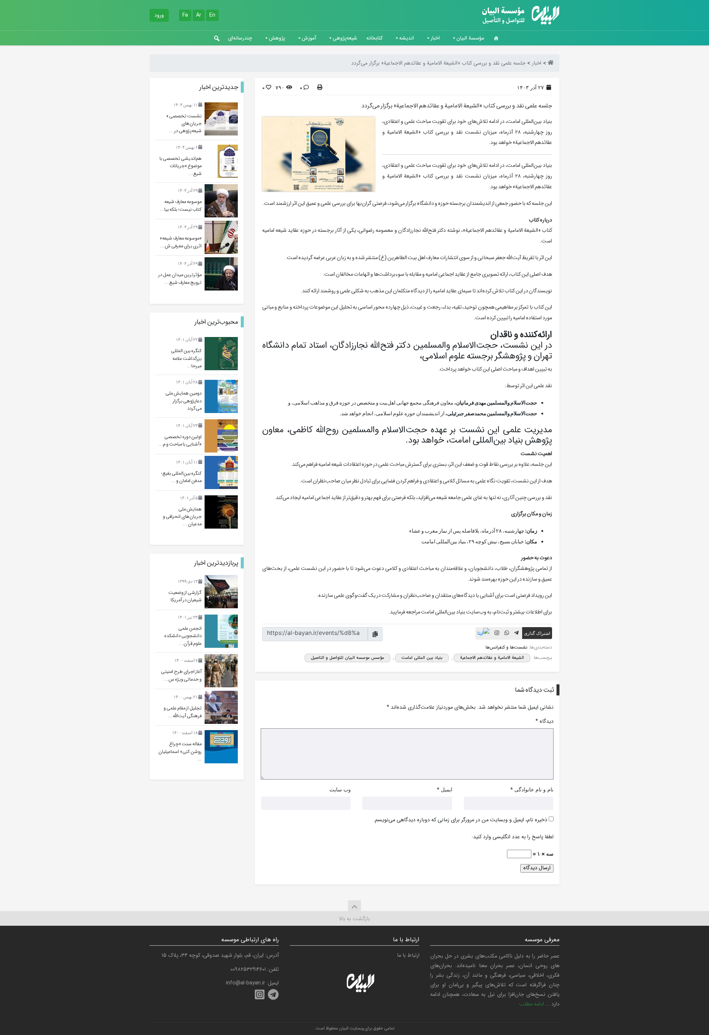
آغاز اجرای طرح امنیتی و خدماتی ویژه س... (181, 675)
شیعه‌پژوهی (345, 38)
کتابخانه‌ (374, 38)
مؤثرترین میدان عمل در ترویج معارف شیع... (180, 278)
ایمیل (446, 789)
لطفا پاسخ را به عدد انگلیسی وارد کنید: (513, 837)
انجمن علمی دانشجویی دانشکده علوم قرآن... (183, 636)
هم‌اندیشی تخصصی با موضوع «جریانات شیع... (181, 166)
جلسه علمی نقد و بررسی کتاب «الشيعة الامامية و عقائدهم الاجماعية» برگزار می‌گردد (457, 105)
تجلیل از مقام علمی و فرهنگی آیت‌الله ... (183, 712)
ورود (159, 15)
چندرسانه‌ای (240, 38)
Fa (185, 15)
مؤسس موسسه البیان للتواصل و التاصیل (347, 657)
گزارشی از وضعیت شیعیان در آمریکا (185, 596)
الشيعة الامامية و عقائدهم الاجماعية (492, 657)
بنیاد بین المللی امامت (421, 657)
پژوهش (277, 38)
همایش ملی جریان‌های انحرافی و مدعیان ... (182, 517)
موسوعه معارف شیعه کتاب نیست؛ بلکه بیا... (181, 205)
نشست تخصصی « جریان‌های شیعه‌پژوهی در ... (184, 124)
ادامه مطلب (531, 1004)
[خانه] (496, 38)
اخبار (435, 38)
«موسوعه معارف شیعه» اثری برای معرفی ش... (181, 242)
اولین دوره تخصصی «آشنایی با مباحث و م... (180, 440)
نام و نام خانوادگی (534, 789)
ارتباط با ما (408, 955)
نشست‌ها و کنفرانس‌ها (506, 647)
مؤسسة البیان (470, 38)
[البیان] (551, 63)
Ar (198, 15)
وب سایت (340, 789)
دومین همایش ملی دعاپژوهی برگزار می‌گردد (183, 401)
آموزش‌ (309, 38)
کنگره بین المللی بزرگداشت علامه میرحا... (186, 358)
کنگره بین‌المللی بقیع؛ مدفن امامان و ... (181, 477)
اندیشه (406, 38)
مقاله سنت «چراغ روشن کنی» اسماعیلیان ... (180, 751)
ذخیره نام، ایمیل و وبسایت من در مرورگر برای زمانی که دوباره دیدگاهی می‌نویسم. (460, 820)
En (212, 15)
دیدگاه (544, 722)
